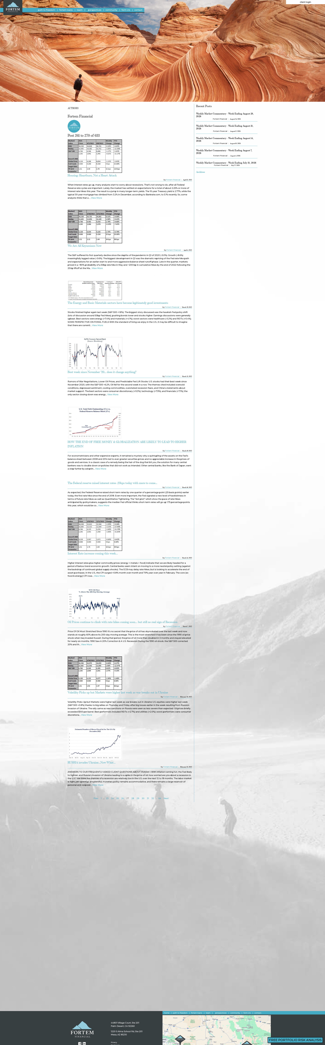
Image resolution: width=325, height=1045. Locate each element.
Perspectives (94, 10)
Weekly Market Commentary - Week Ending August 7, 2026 (224, 151)
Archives (200, 172)
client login (305, 2)
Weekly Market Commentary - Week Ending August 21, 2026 (225, 127)
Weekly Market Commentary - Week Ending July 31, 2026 (226, 162)
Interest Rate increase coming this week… (93, 553)
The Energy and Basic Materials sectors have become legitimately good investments (118, 302)
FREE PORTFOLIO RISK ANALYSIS (295, 1040)
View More (96, 198)
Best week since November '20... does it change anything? (102, 372)
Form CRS (125, 10)
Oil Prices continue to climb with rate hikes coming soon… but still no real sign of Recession (122, 622)
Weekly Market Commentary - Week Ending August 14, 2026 (225, 139)
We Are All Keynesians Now (85, 245)
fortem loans (66, 10)
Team (79, 10)
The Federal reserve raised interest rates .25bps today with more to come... (112, 483)
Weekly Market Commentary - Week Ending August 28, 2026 (225, 115)
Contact (138, 10)
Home (166, 1013)
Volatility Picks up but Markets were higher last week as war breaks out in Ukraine (118, 692)
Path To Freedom (46, 10)
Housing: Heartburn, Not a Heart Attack (92, 175)
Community (111, 10)
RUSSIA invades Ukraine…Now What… (92, 762)
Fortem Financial (173, 180)
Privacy (114, 1042)
